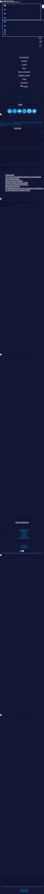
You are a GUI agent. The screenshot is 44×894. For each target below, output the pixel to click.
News (24, 536)
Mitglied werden (24, 538)
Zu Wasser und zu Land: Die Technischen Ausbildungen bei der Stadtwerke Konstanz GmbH (24, 189)
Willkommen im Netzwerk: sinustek (14, 213)
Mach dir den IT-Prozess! (14, 180)
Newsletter (24, 547)
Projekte (24, 532)
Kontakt (24, 545)
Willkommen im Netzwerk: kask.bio (15, 235)
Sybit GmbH (9, 175)
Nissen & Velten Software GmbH (16, 182)
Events (24, 534)
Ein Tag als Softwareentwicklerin (16, 184)
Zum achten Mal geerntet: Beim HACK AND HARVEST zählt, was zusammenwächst (21, 337)
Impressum (24, 889)
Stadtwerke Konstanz (12, 186)
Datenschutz (24, 891)
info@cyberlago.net (22, 522)
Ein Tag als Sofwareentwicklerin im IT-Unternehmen (23, 176)
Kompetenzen (24, 530)
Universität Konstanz (12, 178)
